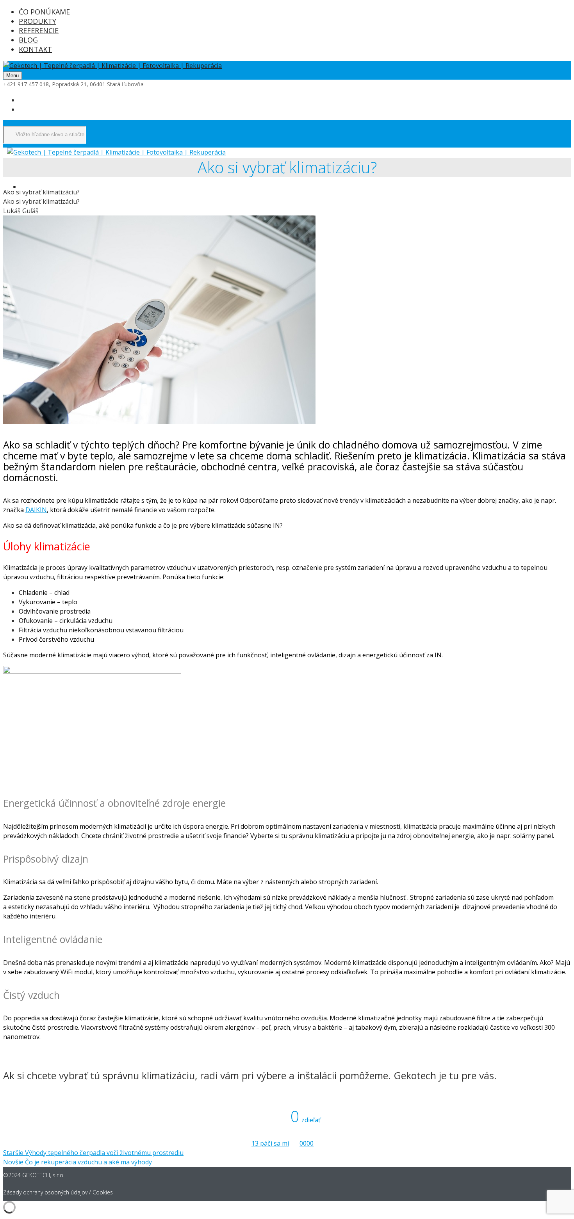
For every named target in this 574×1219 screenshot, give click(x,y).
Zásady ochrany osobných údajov (46, 1192)
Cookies (103, 1192)
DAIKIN (36, 509)
